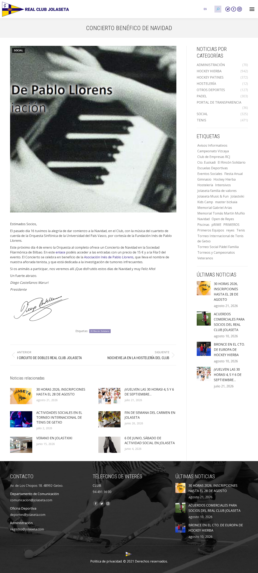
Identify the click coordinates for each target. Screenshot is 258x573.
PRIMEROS (231, 224)
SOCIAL (18, 50)
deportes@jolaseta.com (27, 514)
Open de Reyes (223, 219)
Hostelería (205, 185)
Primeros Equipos (210, 230)
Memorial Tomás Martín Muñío (221, 213)
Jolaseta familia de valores (217, 190)
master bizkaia (226, 202)
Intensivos (223, 185)
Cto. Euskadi (206, 162)
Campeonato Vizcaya (213, 151)
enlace (60, 252)
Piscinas (203, 224)
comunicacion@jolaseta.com (31, 500)
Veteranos (205, 258)
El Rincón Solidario (100, 331)
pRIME (216, 224)
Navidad (203, 219)
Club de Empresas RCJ (213, 157)
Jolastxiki (237, 196)
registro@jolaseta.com (27, 529)
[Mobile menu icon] (252, 9)
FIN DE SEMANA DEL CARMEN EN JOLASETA (150, 415)
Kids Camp (205, 202)
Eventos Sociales (209, 173)
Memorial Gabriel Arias (214, 207)
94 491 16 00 (102, 492)
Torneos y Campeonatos (216, 252)
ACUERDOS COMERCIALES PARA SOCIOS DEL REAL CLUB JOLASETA (229, 322)
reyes (230, 230)
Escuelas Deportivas (212, 168)
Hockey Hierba (224, 179)
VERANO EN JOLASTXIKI (54, 438)
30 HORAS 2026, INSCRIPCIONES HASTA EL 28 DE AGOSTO (60, 391)
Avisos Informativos (212, 145)
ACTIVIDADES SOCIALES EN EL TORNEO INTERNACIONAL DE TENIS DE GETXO (59, 417)
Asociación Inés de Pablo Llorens (108, 257)
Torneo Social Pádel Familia (218, 247)
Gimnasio (204, 179)
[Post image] (21, 396)
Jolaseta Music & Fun (213, 196)
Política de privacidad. (106, 561)
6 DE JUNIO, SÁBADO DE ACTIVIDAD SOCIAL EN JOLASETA (150, 440)
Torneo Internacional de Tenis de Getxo (220, 238)
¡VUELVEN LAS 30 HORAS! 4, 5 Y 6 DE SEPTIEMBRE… (149, 391)
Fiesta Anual (233, 173)
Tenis (240, 230)
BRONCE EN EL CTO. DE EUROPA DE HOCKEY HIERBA (229, 349)
